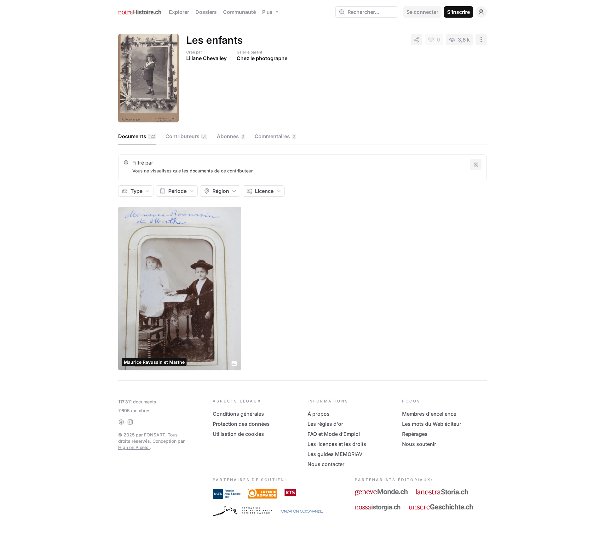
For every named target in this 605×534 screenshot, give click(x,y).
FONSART (154, 434)
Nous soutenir (419, 444)
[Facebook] (121, 422)
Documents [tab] (136, 136)
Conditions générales (238, 414)
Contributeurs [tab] (185, 136)
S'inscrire (458, 12)
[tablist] (302, 136)
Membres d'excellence (429, 414)
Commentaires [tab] (275, 136)
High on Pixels (134, 447)
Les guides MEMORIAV (335, 454)
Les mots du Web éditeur (431, 424)
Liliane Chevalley (206, 58)
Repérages (415, 434)
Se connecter (422, 12)
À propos (319, 414)
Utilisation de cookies (238, 434)
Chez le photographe (262, 58)
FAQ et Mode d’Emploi (334, 434)
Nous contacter (326, 464)
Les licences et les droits (337, 444)
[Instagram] (130, 422)
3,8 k (464, 40)
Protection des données (241, 424)
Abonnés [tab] (230, 136)
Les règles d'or (325, 424)
